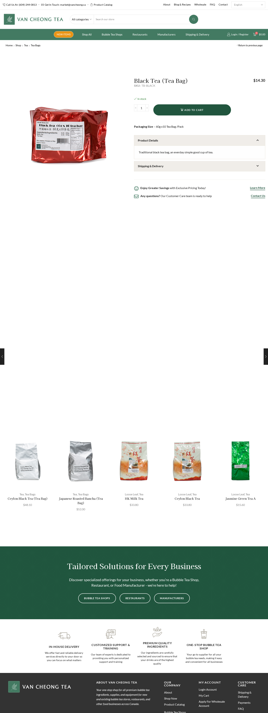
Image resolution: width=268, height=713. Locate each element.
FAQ (212, 4)
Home (9, 45)
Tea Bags (35, 45)
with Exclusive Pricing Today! (173, 188)
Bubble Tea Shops (112, 34)
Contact (223, 4)
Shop (18, 45)
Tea (26, 45)
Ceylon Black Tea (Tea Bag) (28, 498)
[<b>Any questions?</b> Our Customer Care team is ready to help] (136, 196)
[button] (199, 140)
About (166, 4)
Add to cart (193, 109)
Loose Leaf (131, 494)
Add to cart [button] (29, 483)
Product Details (148, 140)
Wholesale (200, 4)
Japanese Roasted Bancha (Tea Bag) (81, 500)
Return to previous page (250, 45)
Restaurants (140, 34)
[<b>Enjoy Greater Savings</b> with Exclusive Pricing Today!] (136, 188)
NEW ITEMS (64, 34)
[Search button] (193, 19)
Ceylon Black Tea (187, 498)
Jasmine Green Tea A (240, 498)
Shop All (87, 34)
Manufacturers (167, 34)
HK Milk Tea (134, 498)
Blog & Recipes (182, 4)
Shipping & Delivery (197, 34)
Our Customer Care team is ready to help (176, 196)
